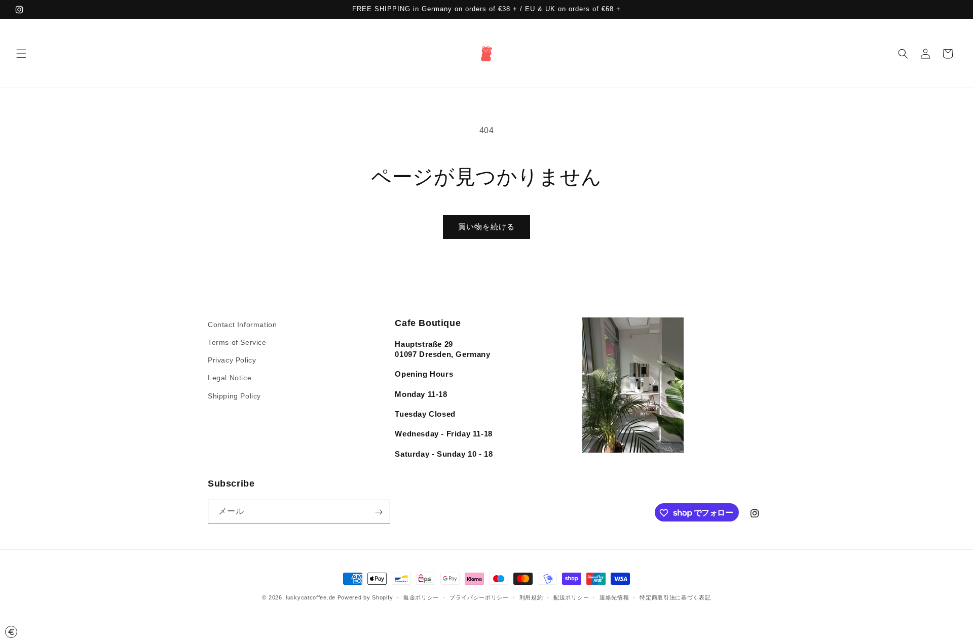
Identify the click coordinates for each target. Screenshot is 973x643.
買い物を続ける (486, 226)
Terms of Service (237, 342)
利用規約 (531, 597)
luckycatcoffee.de (310, 597)
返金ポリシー (421, 597)
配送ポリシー (571, 597)
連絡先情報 (614, 597)
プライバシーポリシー (479, 597)
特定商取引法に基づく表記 (675, 597)
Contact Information (242, 324)
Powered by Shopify (365, 597)
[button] (21, 54)
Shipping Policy (234, 396)
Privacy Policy (232, 360)
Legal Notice (229, 378)
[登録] (378, 512)
